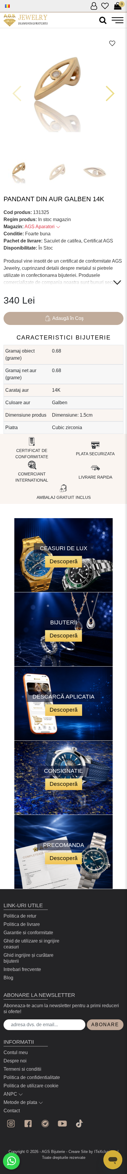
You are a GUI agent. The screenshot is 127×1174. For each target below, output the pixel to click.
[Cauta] (102, 20)
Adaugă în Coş (68, 318)
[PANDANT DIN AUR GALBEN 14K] (26, 20)
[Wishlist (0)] (105, 6)
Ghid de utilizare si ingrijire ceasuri (31, 943)
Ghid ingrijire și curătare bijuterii (28, 958)
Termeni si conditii (22, 1069)
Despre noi (15, 1060)
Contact (12, 1110)
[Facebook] (28, 1123)
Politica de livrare (22, 924)
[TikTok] (79, 1123)
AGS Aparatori (40, 226)
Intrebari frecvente (22, 969)
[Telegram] (45, 1123)
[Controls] (17, 93)
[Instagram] (11, 1123)
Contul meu (16, 1052)
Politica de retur (20, 915)
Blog (8, 977)
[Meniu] (117, 20)
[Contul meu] (94, 6)
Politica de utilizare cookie (31, 1085)
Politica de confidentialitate (32, 1077)
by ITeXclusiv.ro (102, 1151)
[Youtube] (62, 1123)
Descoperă (64, 561)
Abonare (105, 1024)
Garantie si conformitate (28, 932)
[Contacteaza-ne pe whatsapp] (11, 1161)
